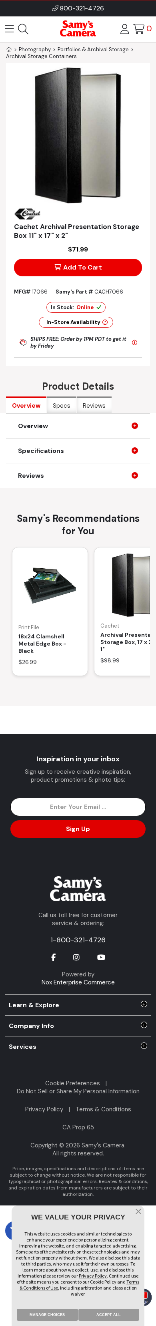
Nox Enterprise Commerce (78, 982)
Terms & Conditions (103, 1109)
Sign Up (78, 829)
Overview (26, 406)
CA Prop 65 (78, 1127)
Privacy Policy (44, 1109)
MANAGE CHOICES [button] (47, 1315)
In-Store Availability (73, 322)
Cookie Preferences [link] (72, 1083)
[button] (138, 1212)
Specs (61, 406)
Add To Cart (82, 267)
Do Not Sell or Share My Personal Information (78, 1091)
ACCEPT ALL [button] (108, 1315)
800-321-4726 (82, 8)
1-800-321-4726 (78, 940)
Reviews (94, 406)
